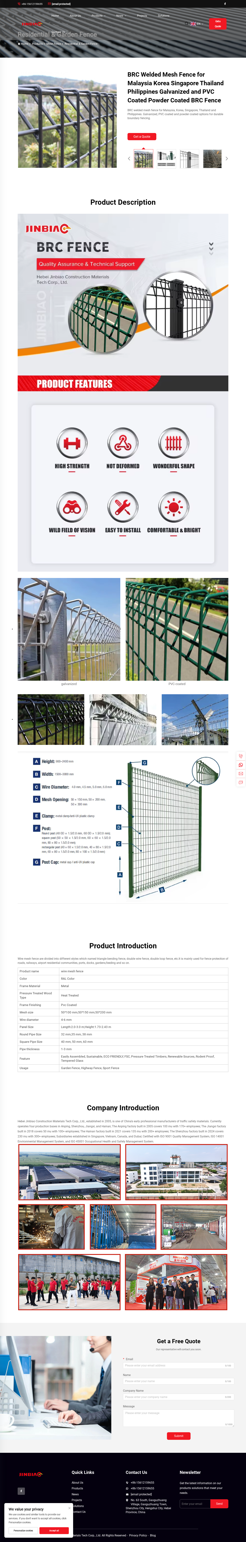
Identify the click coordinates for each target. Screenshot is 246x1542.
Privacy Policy (138, 1535)
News (120, 15)
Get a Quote (218, 24)
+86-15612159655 (30, 3)
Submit (178, 1436)
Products (97, 15)
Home (55, 15)
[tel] (240, 756)
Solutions (163, 15)
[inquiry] (240, 782)
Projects (142, 15)
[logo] (31, 1474)
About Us (75, 15)
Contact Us (58, 32)
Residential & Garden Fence (81, 43)
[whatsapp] (240, 765)
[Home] (31, 23)
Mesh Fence (53, 43)
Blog (153, 1535)
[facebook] (225, 4)
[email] (240, 773)
